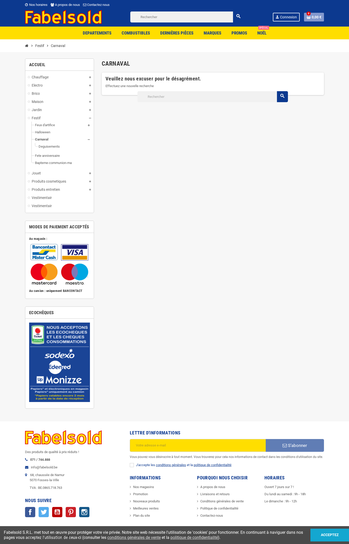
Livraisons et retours (215, 494)
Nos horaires (38, 5)
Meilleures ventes (146, 508)
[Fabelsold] (63, 17)
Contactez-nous (211, 515)
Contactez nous (98, 5)
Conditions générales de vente (222, 501)
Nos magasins (143, 487)
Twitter (44, 512)
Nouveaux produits (146, 501)
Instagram (84, 512)
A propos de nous (67, 5)
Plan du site (141, 515)
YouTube (57, 512)
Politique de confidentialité (219, 508)
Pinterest (71, 512)
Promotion (140, 494)
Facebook (30, 512)
